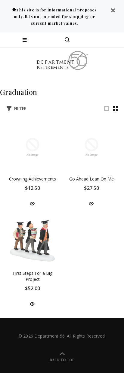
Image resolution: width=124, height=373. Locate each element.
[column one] (107, 108)
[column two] (116, 108)
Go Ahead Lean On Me (91, 179)
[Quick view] (32, 203)
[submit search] (95, 40)
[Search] (67, 40)
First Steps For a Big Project (32, 276)
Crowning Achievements (32, 179)
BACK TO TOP (62, 359)
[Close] (112, 11)
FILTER (20, 108)
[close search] (114, 40)
